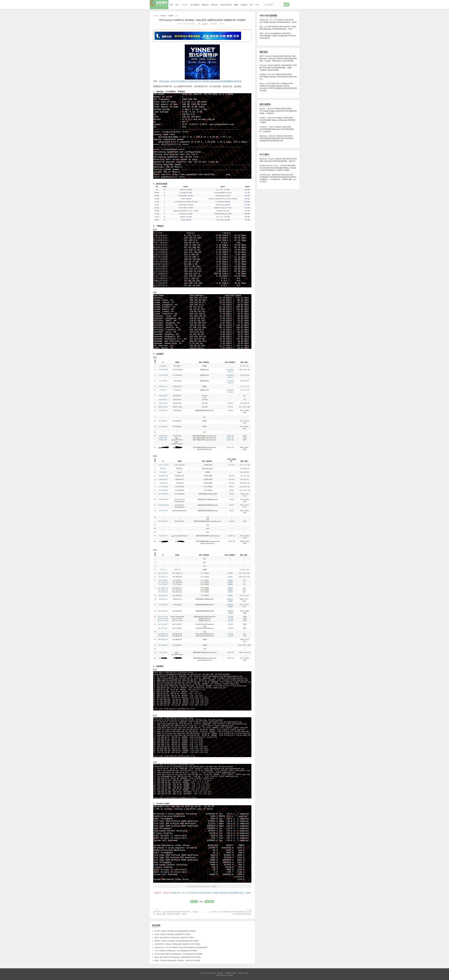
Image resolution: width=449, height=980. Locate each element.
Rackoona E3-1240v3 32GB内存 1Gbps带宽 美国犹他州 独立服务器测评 (181, 947)
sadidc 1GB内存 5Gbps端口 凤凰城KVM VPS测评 (172, 934)
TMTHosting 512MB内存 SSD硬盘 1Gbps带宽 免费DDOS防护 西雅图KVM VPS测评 (202, 20)
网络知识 (205, 4)
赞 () (195, 902)
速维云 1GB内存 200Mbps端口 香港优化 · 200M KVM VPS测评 (177, 960)
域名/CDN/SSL (226, 4)
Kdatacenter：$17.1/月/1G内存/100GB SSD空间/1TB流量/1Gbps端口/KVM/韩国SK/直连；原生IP (211, 892)
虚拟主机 (214, 4)
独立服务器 (195, 4)
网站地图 (220, 973)
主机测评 (184, 4)
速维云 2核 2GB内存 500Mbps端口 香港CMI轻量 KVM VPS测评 (177, 957)
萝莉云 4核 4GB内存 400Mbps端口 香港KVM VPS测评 (174, 937)
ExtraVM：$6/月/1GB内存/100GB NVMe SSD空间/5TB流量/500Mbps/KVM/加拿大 (230, 912)
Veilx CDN (226, 975)
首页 (171, 4)
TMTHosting (209, 902)
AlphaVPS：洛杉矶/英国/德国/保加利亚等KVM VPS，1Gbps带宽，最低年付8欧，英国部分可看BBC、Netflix (176, 912)
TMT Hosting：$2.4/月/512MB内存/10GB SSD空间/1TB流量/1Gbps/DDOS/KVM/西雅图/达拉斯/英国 (200, 81)
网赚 (236, 4)
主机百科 (159, 4)
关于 (251, 4)
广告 (257, 4)
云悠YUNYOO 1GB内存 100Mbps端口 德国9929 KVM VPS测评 (177, 944)
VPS (177, 4)
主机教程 (243, 4)
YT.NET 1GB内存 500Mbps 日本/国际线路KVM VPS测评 (175, 931)
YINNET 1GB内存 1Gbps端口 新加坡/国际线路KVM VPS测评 (176, 941)
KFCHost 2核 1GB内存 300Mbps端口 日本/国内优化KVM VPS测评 (178, 954)
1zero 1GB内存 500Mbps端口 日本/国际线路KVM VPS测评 (175, 950)
